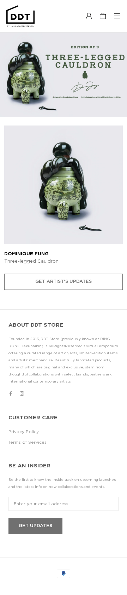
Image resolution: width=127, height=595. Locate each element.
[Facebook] (10, 393)
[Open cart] (103, 16)
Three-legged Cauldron (31, 261)
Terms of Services (27, 442)
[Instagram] (22, 393)
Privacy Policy (23, 432)
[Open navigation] (117, 16)
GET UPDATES (35, 526)
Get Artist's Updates (63, 281)
